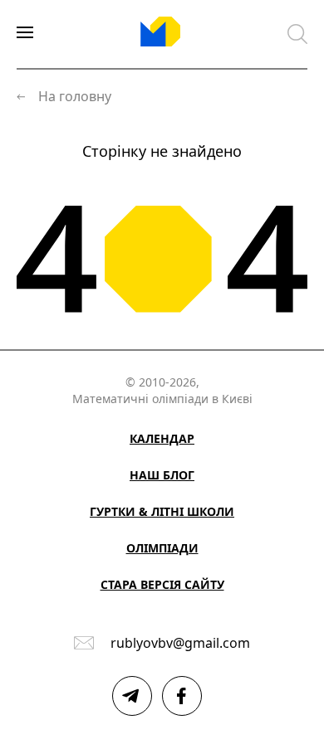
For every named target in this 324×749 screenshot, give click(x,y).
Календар (162, 438)
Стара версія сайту (162, 584)
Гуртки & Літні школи (162, 511)
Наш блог (162, 475)
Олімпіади (162, 548)
